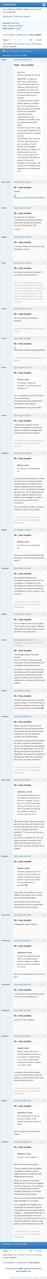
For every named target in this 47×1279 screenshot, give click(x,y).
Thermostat (5, 940)
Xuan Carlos (5, 182)
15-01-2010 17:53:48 (22, 640)
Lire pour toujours (26, 51)
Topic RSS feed (11, 51)
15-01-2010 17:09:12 (22, 182)
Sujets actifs (7, 16)
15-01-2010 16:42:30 (22, 60)
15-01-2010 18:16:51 (22, 1010)
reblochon (5, 453)
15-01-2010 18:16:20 (22, 985)
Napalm (4, 237)
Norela (3, 59)
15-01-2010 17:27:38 (22, 309)
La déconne (21, 35)
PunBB (19, 1268)
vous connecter (19, 44)
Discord (6, 23)
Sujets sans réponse (22, 16)
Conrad (4, 415)
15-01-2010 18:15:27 (22, 941)
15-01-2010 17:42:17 (22, 415)
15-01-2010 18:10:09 (22, 915)
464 (30, 40)
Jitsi (5, 26)
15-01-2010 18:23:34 (22, 1142)
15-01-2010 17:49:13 (22, 530)
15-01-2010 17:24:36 (22, 237)
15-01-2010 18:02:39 (22, 717)
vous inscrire (33, 44)
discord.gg (15, 23)
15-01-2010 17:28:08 (22, 338)
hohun (3, 263)
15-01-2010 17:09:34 (22, 208)
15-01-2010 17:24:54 (22, 263)
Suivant (39, 40)
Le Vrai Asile (9, 4)
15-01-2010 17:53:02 (22, 614)
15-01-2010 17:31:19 (22, 368)
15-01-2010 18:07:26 (22, 856)
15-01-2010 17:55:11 (22, 691)
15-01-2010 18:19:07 (22, 1036)
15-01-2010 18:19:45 (22, 1101)
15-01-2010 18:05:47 (22, 780)
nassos (4, 308)
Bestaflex (4, 856)
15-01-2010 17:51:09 (22, 568)
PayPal (18, 28)
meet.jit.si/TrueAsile (15, 26)
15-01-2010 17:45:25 (22, 453)
